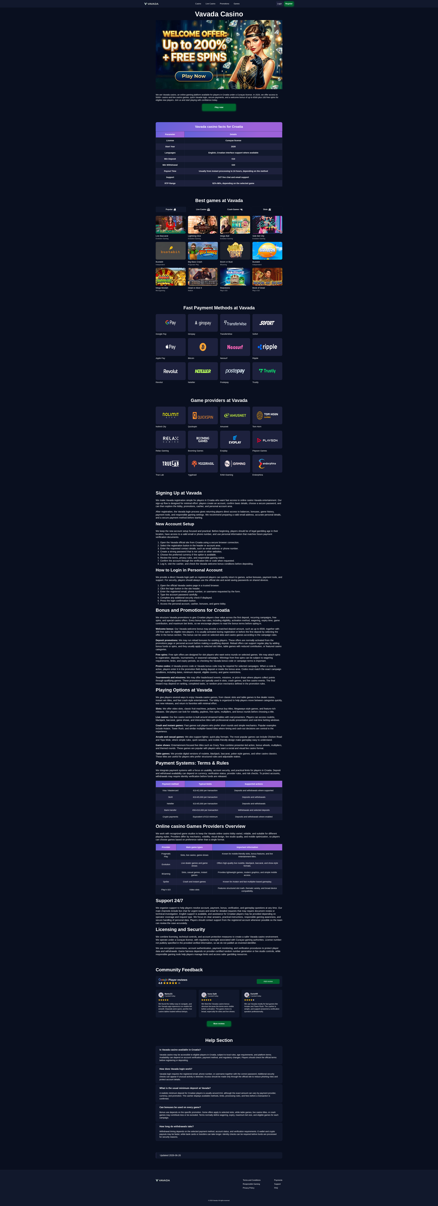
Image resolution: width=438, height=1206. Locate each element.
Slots (265, 209)
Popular (169, 209)
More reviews (219, 1024)
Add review (268, 981)
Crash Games (233, 209)
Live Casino (201, 209)
